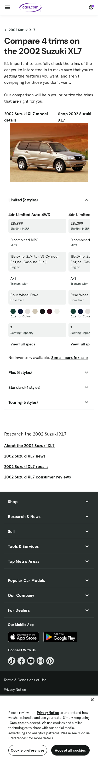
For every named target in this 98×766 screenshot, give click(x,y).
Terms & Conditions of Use (25, 679)
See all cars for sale (69, 357)
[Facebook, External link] (21, 661)
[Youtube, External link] (31, 661)
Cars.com (17, 723)
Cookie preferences (28, 750)
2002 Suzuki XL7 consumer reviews (37, 477)
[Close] (92, 700)
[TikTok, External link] (11, 661)
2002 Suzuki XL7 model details (26, 117)
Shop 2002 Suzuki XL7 (74, 117)
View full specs (22, 344)
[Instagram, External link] (40, 661)
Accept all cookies (70, 750)
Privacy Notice (15, 689)
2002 (22, 29)
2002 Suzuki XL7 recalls (26, 466)
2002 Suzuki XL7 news (24, 456)
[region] (49, 730)
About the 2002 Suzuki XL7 (29, 445)
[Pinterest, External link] (50, 661)
